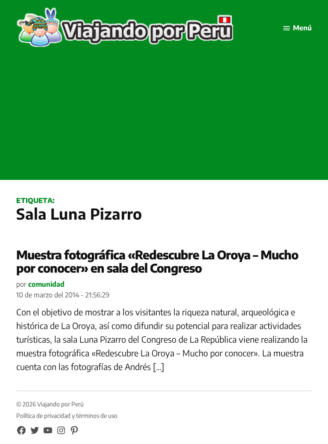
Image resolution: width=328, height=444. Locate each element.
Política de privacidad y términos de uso (66, 415)
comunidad (46, 284)
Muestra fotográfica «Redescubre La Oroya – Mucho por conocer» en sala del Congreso (157, 261)
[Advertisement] (164, 120)
